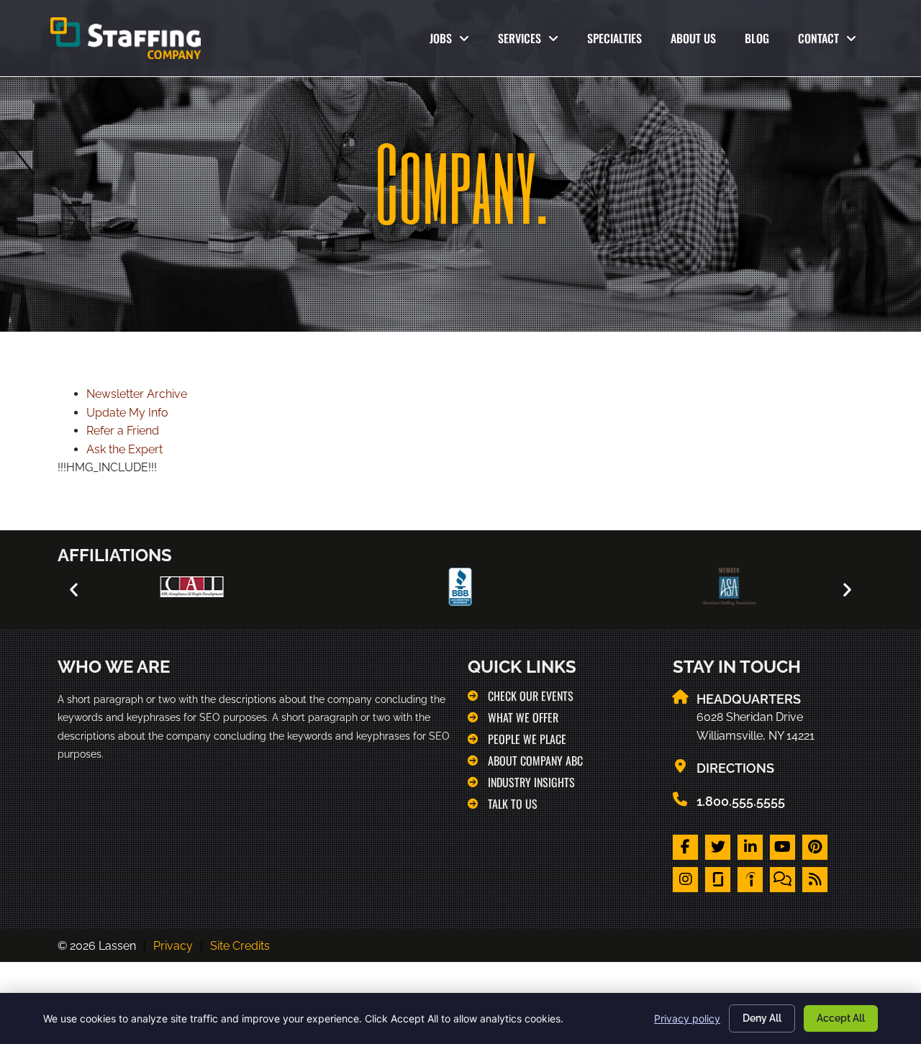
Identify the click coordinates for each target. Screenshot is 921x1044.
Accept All (841, 1018)
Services (535, 41)
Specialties (621, 41)
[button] (74, 590)
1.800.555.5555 (741, 801)
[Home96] (717, 879)
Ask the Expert (124, 449)
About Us (700, 41)
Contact (834, 41)
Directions (735, 768)
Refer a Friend (122, 430)
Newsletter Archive (136, 394)
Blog (764, 41)
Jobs (452, 41)
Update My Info (127, 412)
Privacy (173, 946)
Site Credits (240, 946)
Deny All (762, 1018)
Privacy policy (687, 1018)
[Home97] (750, 879)
